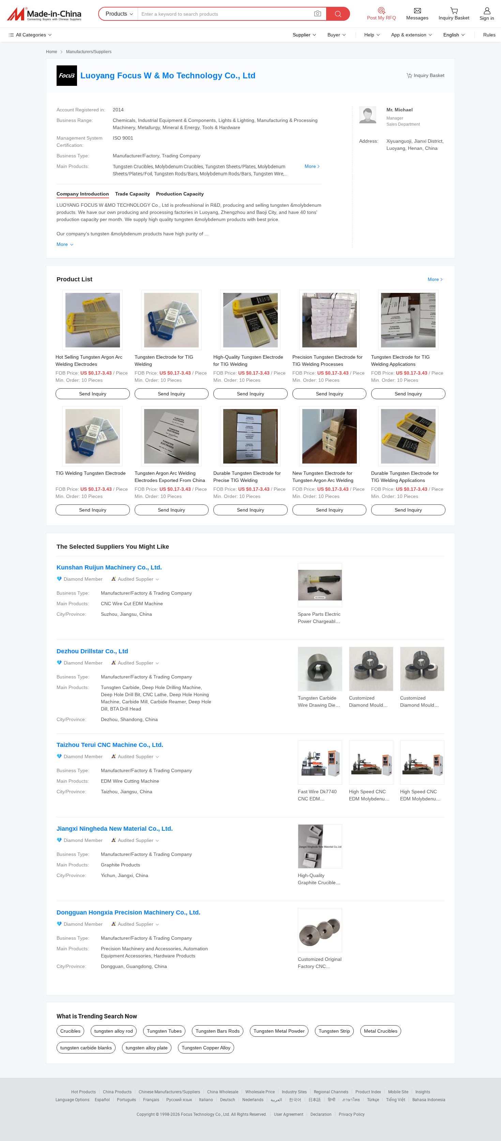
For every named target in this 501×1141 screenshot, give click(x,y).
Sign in (487, 18)
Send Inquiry (92, 393)
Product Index (368, 1091)
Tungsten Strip (334, 1031)
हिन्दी (331, 1099)
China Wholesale (222, 1091)
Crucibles (70, 1031)
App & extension (408, 34)
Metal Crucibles (380, 1031)
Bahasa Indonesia (428, 1099)
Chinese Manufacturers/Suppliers (169, 1091)
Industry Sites (294, 1091)
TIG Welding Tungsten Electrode (91, 473)
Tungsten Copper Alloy (206, 1047)
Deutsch (227, 1099)
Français (151, 1099)
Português (126, 1099)
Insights (422, 1091)
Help (369, 34)
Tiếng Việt (395, 1099)
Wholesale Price (260, 1091)
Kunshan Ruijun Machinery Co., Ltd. (109, 567)
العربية (276, 1099)
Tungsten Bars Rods (218, 1031)
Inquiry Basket (425, 75)
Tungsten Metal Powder (279, 1031)
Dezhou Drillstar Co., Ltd (92, 651)
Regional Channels (331, 1091)
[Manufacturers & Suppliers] (44, 14)
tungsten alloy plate (147, 1047)
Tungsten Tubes (164, 1031)
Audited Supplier (139, 579)
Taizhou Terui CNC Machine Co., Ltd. (110, 744)
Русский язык (179, 1099)
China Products (117, 1091)
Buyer (334, 34)
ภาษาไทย (351, 1099)
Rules (489, 34)
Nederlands (252, 1099)
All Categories (31, 34)
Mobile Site (398, 1091)
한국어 (295, 1099)
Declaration (321, 1114)
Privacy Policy (352, 1114)
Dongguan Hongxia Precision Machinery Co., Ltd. (128, 912)
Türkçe (373, 1099)
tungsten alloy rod (113, 1031)
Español (102, 1099)
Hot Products (83, 1091)
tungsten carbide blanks (86, 1047)
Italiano (206, 1099)
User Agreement (288, 1114)
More (310, 166)
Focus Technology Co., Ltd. (206, 1114)
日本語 (314, 1099)
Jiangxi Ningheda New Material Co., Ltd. (115, 828)
